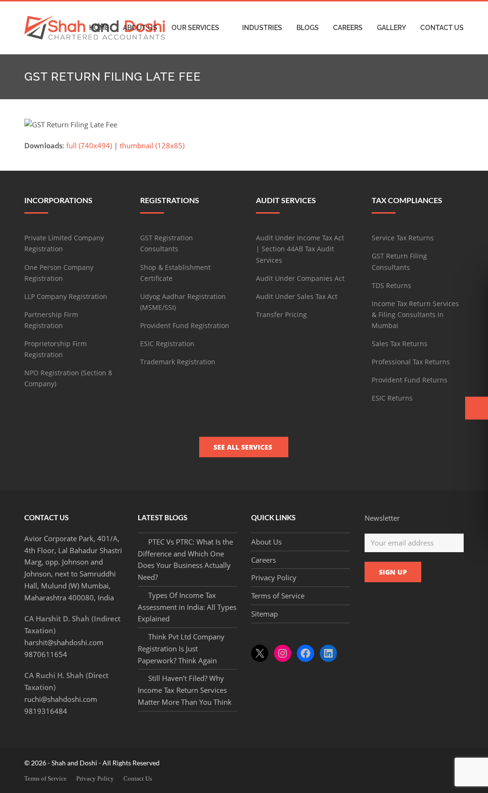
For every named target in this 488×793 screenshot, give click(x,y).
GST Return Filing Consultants (399, 261)
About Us (266, 541)
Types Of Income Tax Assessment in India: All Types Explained (187, 607)
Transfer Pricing (281, 314)
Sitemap (264, 613)
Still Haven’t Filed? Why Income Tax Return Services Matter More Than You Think (185, 690)
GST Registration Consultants (166, 243)
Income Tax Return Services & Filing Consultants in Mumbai (415, 314)
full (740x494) (89, 145)
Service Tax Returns (403, 237)
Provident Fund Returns (409, 379)
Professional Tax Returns (411, 361)
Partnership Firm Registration (51, 320)
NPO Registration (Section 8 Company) (68, 378)
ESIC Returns (392, 397)
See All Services (244, 447)
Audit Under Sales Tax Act (296, 296)
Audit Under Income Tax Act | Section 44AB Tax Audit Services (300, 248)
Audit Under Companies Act (300, 278)
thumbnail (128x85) (152, 145)
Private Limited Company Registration (64, 243)
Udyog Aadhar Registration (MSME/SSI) (183, 302)
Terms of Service (278, 595)
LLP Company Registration (65, 296)
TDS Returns (391, 285)
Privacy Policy (273, 577)
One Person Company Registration (58, 273)
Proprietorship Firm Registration (55, 349)
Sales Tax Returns (399, 343)
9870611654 (45, 654)
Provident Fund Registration (184, 325)
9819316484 (45, 711)
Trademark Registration (177, 361)
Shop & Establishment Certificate (175, 273)
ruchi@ (60, 699)
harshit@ (63, 642)
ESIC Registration (167, 343)
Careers (263, 560)
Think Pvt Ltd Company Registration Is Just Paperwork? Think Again (181, 648)
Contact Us (137, 778)
